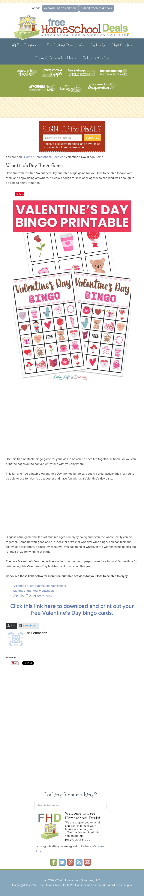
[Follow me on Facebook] (54, 864)
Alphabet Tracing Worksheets (32, 595)
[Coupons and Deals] (27, 73)
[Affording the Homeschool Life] (41, 88)
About (36, 8)
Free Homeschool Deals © (72, 25)
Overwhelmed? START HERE (60, 8)
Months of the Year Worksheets (33, 590)
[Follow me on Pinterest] (70, 864)
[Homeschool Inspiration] (101, 88)
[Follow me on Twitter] (62, 864)
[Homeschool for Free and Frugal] (114, 73)
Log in (128, 885)
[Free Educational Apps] (52, 73)
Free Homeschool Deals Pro (56, 885)
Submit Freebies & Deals (96, 8)
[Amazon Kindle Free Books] (81, 73)
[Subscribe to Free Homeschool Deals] (79, 864)
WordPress (115, 885)
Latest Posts (29, 625)
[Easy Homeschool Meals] (71, 88)
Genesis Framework (93, 885)
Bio (12, 625)
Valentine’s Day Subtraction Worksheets (39, 586)
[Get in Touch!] (87, 864)
